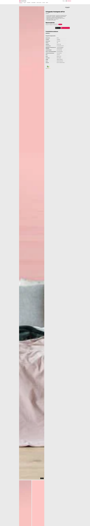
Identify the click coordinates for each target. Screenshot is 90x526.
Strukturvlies (60, 24)
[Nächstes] (43, 478)
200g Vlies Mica (55, 24)
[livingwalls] (67, 7)
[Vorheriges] (41, 478)
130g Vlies (47, 24)
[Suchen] (65, 1)
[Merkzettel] (66, 1)
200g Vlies (51, 24)
